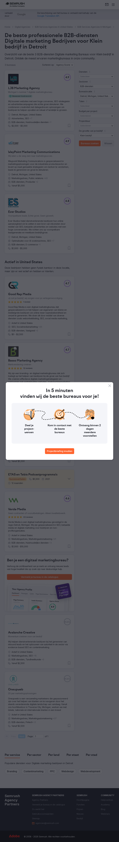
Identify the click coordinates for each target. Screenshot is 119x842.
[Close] (109, 385)
